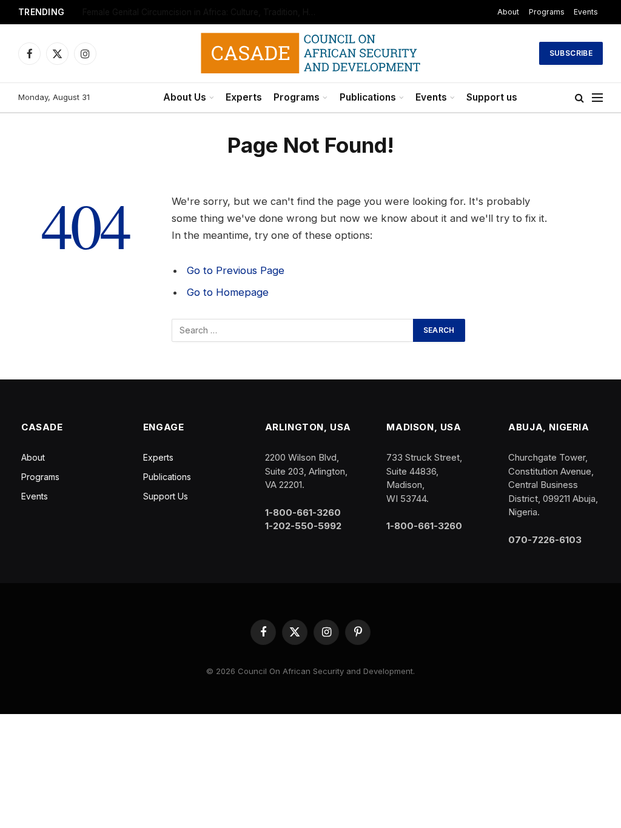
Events (431, 97)
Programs (297, 97)
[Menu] (597, 98)
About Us (184, 97)
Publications (368, 97)
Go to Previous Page (235, 270)
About (583, 11)
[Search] (579, 98)
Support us (491, 97)
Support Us (165, 496)
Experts (244, 97)
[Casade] (310, 53)
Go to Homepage (228, 292)
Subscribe (570, 53)
